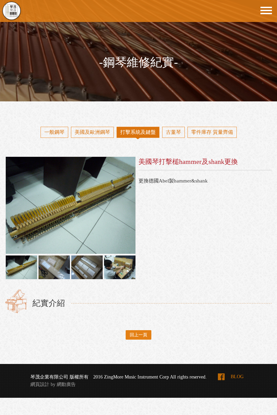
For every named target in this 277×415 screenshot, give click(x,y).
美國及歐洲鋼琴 (92, 132)
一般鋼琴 (54, 132)
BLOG (237, 376)
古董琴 (173, 132)
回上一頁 (138, 334)
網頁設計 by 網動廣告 (53, 384)
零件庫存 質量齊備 (212, 132)
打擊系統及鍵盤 (138, 132)
